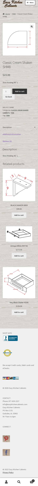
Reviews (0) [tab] (7, 141)
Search (19, 482)
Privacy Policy (8, 472)
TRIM (14, 14)
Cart (29, 480)
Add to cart (19, 91)
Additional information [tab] (12, 134)
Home (7, 14)
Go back (8, 96)
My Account (6, 482)
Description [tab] (7, 127)
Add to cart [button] (19, 215)
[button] (32, 26)
